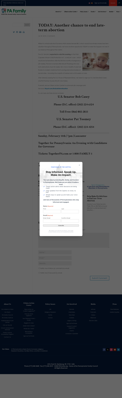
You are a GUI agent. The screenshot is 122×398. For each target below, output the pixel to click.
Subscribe (61, 225)
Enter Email (46, 218)
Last (62, 209)
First (44, 209)
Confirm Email (65, 218)
